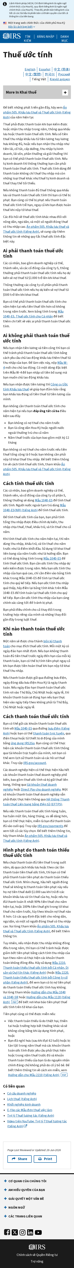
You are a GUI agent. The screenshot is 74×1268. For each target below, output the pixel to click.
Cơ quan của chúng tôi (27, 1181)
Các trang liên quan (25, 1216)
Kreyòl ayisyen (60, 79)
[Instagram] (22, 1231)
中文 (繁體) (33, 74)
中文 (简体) (62, 69)
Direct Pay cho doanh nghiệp (41, 789)
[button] (45, 37)
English (30, 69)
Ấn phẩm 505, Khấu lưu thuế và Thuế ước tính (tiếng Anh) (37, 112)
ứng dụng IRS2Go (23, 743)
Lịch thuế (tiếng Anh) (22, 1099)
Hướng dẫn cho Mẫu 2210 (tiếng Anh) (37, 1075)
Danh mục (64, 37)
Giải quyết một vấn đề (26, 1199)
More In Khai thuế (21, 92)
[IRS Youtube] (38, 1231)
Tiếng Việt (39, 79)
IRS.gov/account (34, 763)
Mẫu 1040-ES (44, 500)
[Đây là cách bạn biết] (37, 25)
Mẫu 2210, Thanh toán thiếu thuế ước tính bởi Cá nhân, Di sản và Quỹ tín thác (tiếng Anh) (35, 968)
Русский (64, 74)
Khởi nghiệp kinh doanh (23, 1104)
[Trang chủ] (12, 35)
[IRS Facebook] (7, 1231)
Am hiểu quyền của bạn (26, 1190)
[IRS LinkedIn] (30, 1231)
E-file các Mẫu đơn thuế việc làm (29, 1110)
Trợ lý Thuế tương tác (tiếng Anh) (30, 1115)
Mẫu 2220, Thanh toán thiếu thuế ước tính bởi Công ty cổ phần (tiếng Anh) (36, 977)
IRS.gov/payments (50, 826)
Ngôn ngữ (16, 1207)
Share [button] (22, 1159)
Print (48, 1159)
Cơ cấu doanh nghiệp (21, 1093)
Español (44, 69)
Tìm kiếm (27, 37)
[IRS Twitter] (15, 1231)
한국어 (50, 74)
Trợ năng (37, 1261)
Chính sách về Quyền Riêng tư (37, 1255)
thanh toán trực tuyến (48, 733)
